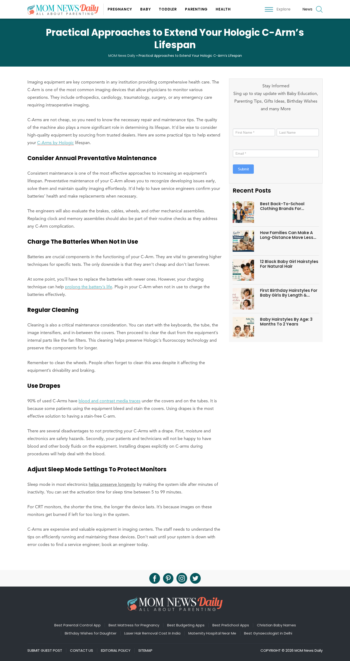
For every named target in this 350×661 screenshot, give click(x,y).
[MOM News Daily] (65, 9)
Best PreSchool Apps (230, 625)
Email (238, 145)
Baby (145, 9)
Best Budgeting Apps (186, 625)
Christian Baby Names (276, 625)
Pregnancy (120, 9)
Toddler (168, 9)
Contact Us (81, 650)
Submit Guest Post (44, 650)
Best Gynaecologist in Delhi (268, 633)
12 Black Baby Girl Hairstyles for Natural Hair (289, 264)
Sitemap (145, 650)
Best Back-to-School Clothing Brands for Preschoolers (282, 206)
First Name (243, 124)
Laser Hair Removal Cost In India (152, 633)
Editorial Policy (115, 650)
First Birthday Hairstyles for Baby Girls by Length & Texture (288, 293)
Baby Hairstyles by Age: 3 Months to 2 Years (286, 322)
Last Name (285, 124)
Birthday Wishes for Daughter (90, 633)
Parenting (196, 9)
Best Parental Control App (77, 625)
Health (223, 9)
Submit (243, 169)
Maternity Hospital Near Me (212, 633)
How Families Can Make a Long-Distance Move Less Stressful (286, 235)
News (307, 9)
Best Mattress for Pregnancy (134, 625)
